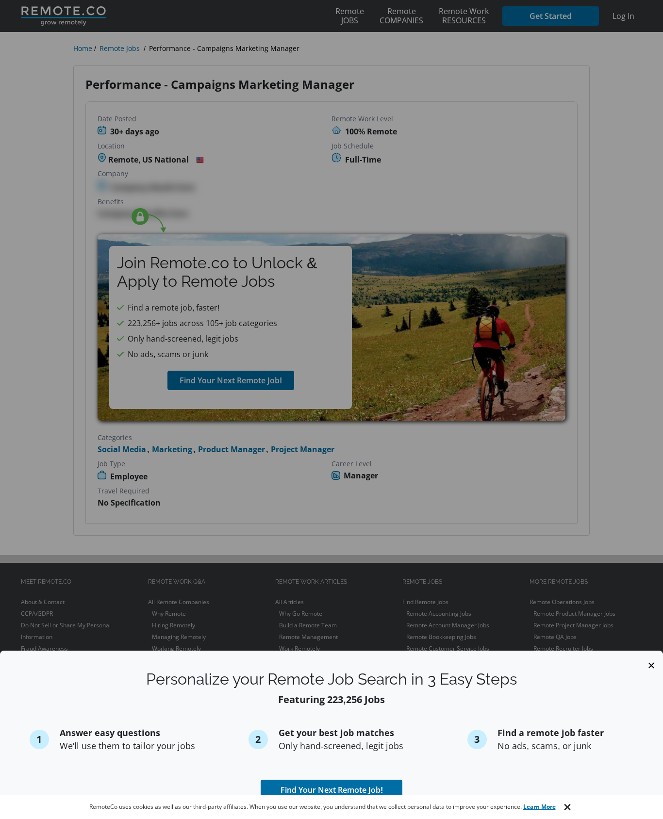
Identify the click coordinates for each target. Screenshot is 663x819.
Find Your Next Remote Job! (332, 790)
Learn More (539, 807)
